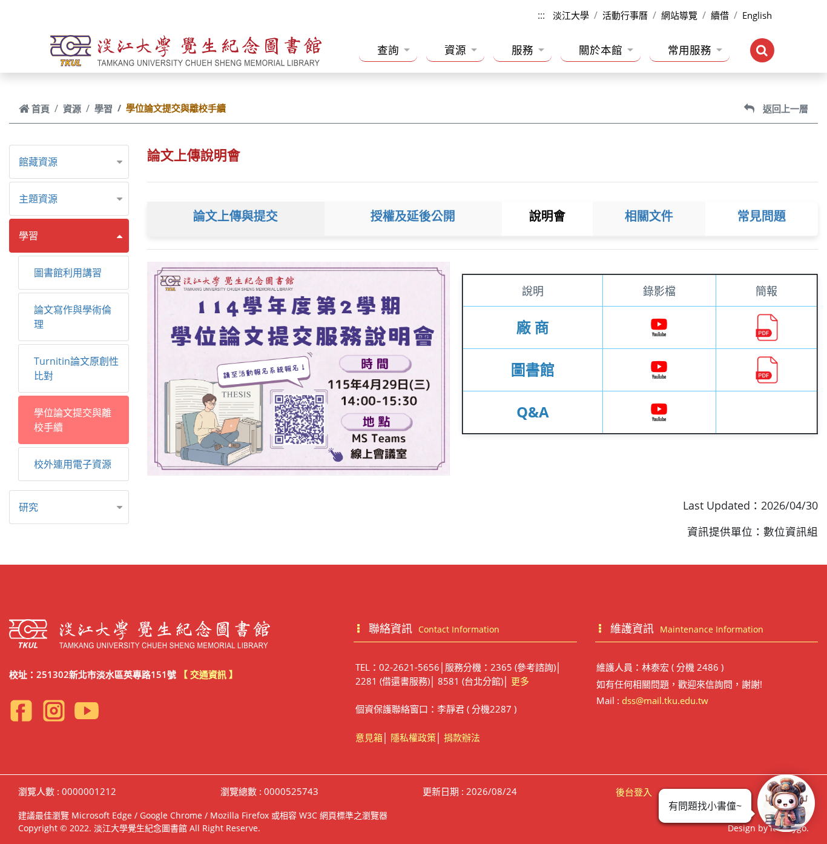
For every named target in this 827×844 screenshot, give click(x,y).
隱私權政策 (413, 737)
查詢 (388, 49)
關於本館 (600, 49)
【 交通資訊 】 (208, 674)
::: (541, 15)
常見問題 (761, 216)
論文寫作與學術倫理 (72, 317)
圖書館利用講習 (68, 272)
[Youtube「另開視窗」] (86, 711)
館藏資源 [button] (38, 161)
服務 (522, 49)
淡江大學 (571, 15)
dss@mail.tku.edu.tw (665, 700)
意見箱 (369, 737)
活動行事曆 (625, 15)
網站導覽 (679, 15)
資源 (455, 49)
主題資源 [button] (38, 198)
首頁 (40, 108)
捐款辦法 (462, 737)
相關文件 (649, 216)
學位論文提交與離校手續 (72, 420)
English (757, 15)
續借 (720, 15)
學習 (103, 108)
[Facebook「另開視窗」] (21, 711)
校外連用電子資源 (72, 464)
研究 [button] (28, 507)
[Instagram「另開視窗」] (54, 711)
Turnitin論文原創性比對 (76, 368)
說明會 (547, 216)
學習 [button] (28, 235)
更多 (520, 681)
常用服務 (689, 49)
